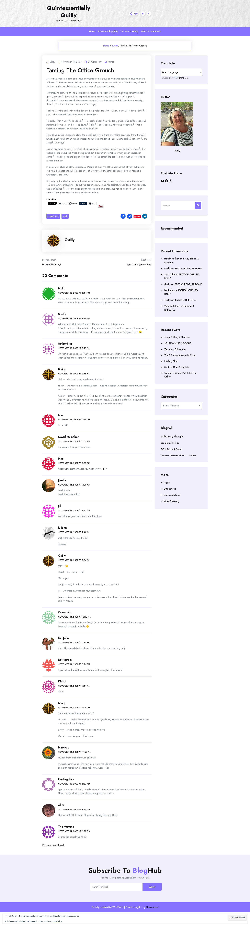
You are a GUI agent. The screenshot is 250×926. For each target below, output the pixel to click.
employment (53, 216)
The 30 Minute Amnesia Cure (179, 355)
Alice (61, 805)
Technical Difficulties (185, 300)
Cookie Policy (57, 921)
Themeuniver (152, 907)
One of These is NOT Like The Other (180, 374)
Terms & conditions (151, 31)
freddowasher (171, 258)
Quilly (70, 239)
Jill (59, 506)
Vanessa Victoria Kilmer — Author (178, 455)
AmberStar (65, 344)
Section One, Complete (176, 367)
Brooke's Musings (170, 443)
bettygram (65, 660)
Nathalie (168, 290)
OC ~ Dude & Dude (171, 449)
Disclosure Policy (129, 31)
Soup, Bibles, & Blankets (177, 337)
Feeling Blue (170, 361)
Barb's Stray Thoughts (172, 436)
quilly (62, 556)
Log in (167, 482)
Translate (183, 77)
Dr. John (63, 638)
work (65, 216)
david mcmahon (68, 437)
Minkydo (63, 747)
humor (115, 45)
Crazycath (64, 612)
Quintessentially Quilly (68, 11)
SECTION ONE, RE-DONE (188, 268)
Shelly (62, 314)
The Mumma (66, 827)
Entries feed (170, 488)
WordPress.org (171, 501)
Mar (60, 415)
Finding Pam (66, 779)
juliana (62, 528)
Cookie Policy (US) (108, 31)
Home (92, 31)
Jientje (62, 480)
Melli (61, 288)
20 (95, 61)
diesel (62, 681)
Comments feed (172, 495)
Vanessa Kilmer (172, 306)
